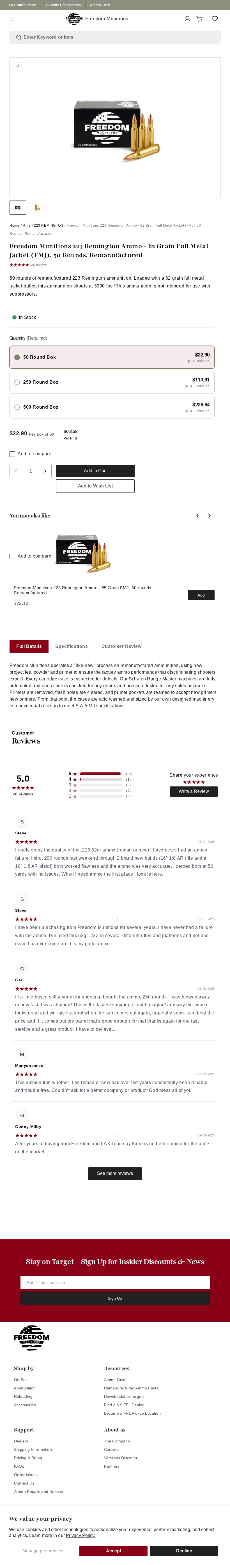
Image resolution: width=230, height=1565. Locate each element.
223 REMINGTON (48, 225)
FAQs (19, 1466)
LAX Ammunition (22, 5)
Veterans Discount (120, 1458)
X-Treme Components (63, 5)
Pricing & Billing (28, 1458)
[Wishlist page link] (215, 19)
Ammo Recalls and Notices (38, 1491)
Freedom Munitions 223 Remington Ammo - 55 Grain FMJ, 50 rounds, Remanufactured (83, 590)
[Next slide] (209, 515)
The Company (117, 1441)
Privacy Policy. (81, 1535)
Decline (184, 1550)
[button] (12, 18)
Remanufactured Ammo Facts (131, 1388)
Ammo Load (100, 5)
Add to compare (34, 453)
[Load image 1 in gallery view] (18, 208)
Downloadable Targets (124, 1396)
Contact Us (24, 1483)
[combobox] (119, 37)
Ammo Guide (116, 1379)
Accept (113, 1550)
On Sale (21, 1379)
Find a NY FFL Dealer (124, 1405)
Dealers (21, 1441)
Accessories (25, 1405)
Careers (111, 1449)
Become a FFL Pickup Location (132, 1413)
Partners (112, 1466)
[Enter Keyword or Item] (19, 37)
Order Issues (26, 1474)
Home (14, 225)
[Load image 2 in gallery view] (37, 208)
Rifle (27, 225)
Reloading (23, 1396)
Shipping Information (33, 1449)
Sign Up (115, 1298)
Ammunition (25, 1388)
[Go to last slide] (197, 515)
